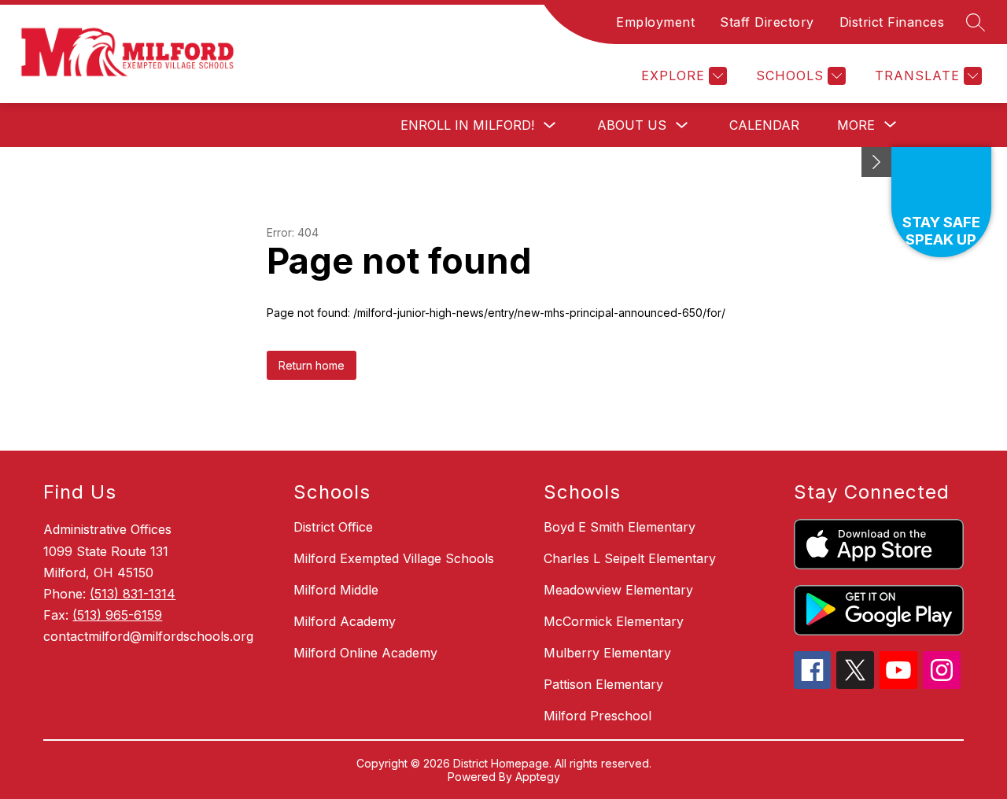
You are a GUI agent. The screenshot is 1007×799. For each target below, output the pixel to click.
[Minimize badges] (876, 162)
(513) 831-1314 (132, 594)
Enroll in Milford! (467, 125)
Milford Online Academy (365, 653)
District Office (333, 527)
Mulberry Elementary (607, 653)
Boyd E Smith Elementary (619, 527)
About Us (631, 125)
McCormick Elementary (614, 621)
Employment (655, 22)
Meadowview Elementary (618, 590)
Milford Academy (344, 621)
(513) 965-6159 (117, 615)
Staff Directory (767, 22)
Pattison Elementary (603, 684)
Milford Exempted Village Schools (393, 558)
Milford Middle (335, 590)
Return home (311, 365)
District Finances (892, 22)
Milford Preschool (597, 716)
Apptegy (537, 776)
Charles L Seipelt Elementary (630, 558)
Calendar (764, 125)
